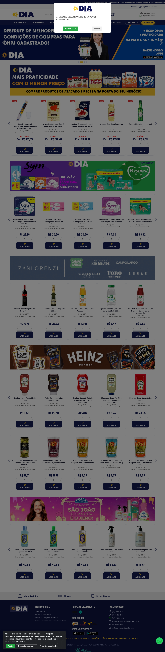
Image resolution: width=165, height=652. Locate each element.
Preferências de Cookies (49, 646)
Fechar (97, 29)
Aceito (10, 646)
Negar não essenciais (26, 646)
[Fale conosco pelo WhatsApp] (159, 640)
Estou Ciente (70, 29)
